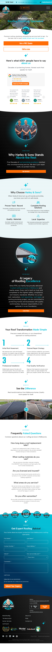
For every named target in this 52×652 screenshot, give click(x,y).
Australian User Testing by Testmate (36, 640)
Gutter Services (6, 621)
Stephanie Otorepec (40, 99)
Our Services (26, 171)
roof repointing (26, 297)
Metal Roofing (6, 615)
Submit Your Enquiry (13, 586)
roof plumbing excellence (29, 162)
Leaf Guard (5, 624)
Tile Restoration (6, 618)
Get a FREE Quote (26, 43)
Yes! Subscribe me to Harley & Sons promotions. (17, 581)
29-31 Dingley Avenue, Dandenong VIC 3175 (39, 600)
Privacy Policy (34, 636)
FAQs (26, 618)
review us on (20, 83)
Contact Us (28, 621)
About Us (28, 615)
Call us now (26, 49)
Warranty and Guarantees (44, 636)
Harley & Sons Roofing (19, 75)
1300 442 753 (26, 8)
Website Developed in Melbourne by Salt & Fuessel (18, 640)
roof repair (38, 297)
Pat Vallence (28, 99)
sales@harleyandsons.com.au (36, 612)
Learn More (26, 311)
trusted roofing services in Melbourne (24, 288)
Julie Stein (16, 99)
